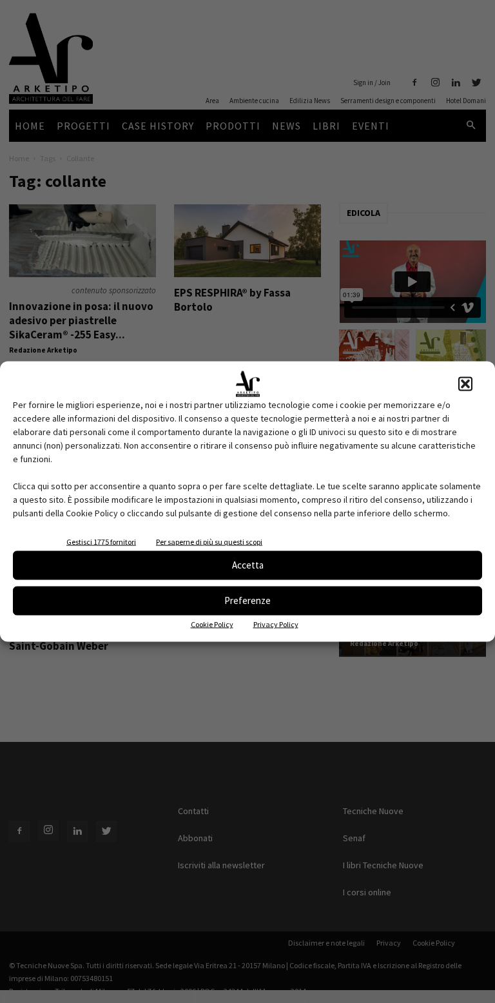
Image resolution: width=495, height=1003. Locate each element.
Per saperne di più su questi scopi (209, 541)
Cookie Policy (212, 623)
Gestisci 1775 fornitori (101, 541)
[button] (465, 383)
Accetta (248, 565)
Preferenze (247, 600)
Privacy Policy (275, 623)
